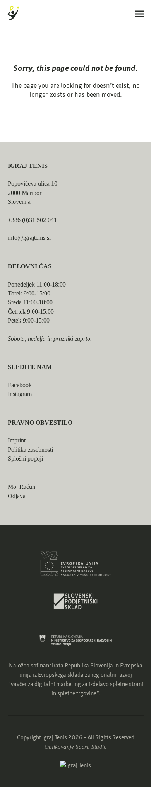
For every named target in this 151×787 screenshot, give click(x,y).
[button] (139, 13)
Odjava (17, 496)
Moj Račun (21, 486)
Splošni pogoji (25, 458)
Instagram (20, 394)
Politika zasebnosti (30, 449)
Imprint (17, 440)
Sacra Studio (91, 747)
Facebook (20, 385)
